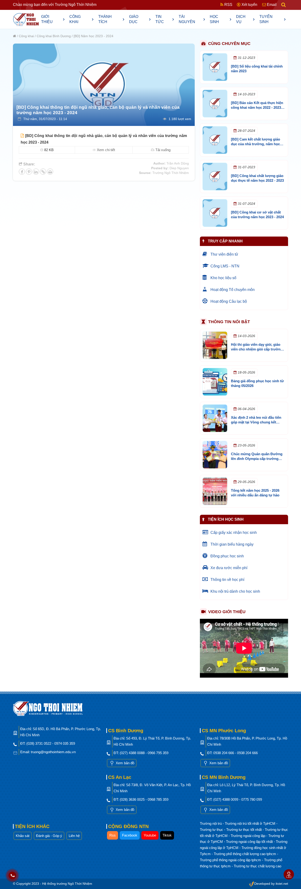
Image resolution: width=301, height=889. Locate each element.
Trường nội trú (211, 823)
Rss (112, 835)
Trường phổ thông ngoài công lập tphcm (231, 860)
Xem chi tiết (105, 150)
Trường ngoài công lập (248, 836)
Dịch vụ (245, 19)
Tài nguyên (192, 19)
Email (271, 5)
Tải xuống (162, 150)
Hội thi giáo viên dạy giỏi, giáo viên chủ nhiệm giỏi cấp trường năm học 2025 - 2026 (257, 349)
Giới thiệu (53, 19)
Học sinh (220, 19)
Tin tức (164, 19)
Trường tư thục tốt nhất (244, 830)
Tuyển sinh (272, 19)
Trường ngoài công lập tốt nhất (250, 842)
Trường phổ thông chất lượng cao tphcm (245, 854)
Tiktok (167, 835)
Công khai (81, 19)
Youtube (150, 835)
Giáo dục (140, 19)
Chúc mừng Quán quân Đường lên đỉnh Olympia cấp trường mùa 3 (256, 458)
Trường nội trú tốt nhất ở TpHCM (250, 823)
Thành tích (111, 19)
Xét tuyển (249, 5)
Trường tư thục (212, 830)
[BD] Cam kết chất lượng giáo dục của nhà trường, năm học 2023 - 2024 (255, 144)
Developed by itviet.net (271, 883)
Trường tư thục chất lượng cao (257, 866)
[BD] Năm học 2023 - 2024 (93, 36)
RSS (227, 5)
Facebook (129, 835)
